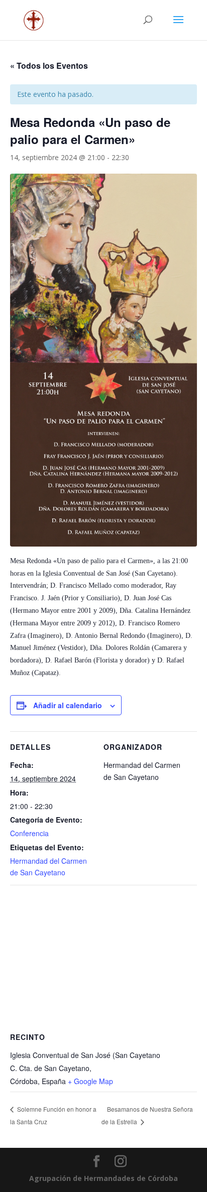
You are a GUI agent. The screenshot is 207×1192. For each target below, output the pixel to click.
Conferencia (29, 833)
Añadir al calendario (67, 705)
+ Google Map (90, 1081)
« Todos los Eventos (49, 65)
